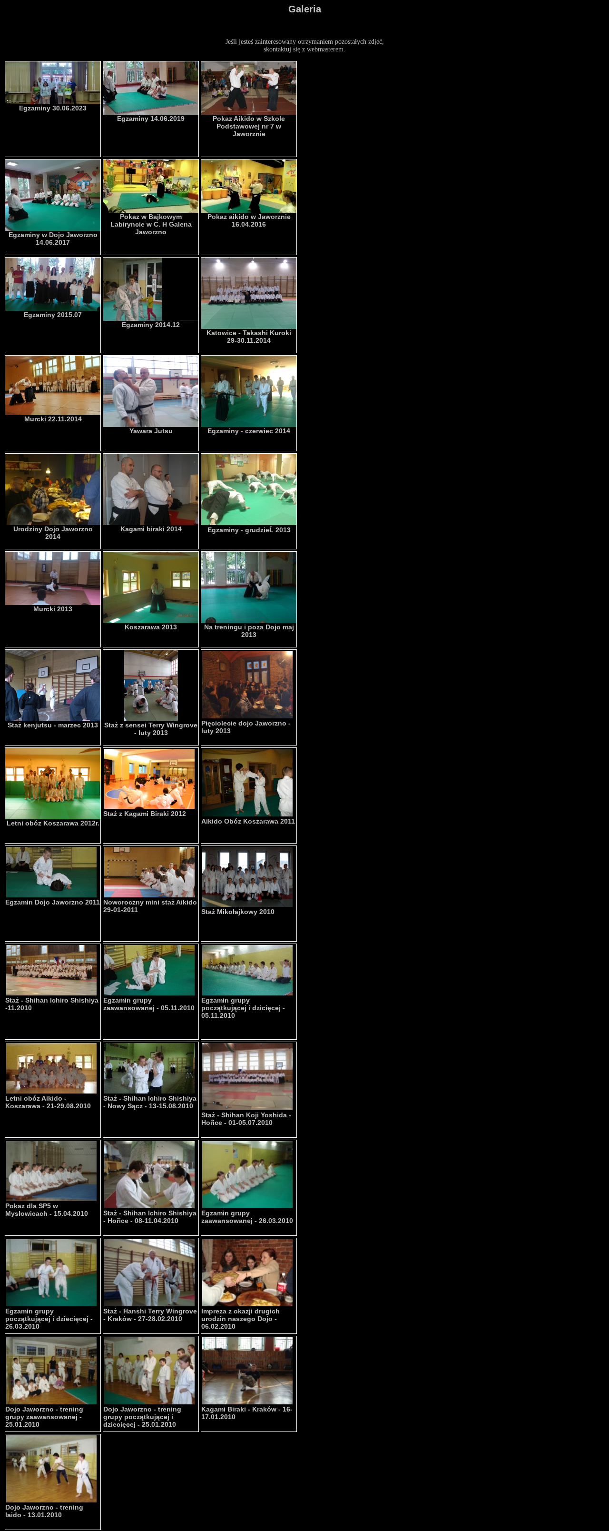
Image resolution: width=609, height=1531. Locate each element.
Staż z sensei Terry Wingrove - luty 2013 (150, 728)
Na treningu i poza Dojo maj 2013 (249, 630)
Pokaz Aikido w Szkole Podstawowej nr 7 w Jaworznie (249, 126)
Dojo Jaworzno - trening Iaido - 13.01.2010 (44, 1511)
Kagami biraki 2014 (151, 529)
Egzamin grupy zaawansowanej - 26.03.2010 (247, 1216)
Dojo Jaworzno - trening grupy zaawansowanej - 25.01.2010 (44, 1416)
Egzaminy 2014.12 (151, 324)
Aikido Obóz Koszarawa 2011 (248, 821)
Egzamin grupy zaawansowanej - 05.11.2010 (149, 1004)
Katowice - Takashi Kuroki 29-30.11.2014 (248, 336)
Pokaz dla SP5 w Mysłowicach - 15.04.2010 (46, 1209)
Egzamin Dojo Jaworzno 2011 (52, 902)
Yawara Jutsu (151, 431)
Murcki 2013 (52, 609)
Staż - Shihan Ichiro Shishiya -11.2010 (51, 1004)
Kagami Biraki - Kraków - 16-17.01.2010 (247, 1413)
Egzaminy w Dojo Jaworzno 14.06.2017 (53, 238)
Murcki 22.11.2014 (53, 419)
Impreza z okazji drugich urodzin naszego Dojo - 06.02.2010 (240, 1318)
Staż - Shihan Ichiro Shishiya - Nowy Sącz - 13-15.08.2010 (149, 1102)
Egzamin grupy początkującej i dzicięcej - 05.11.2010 (243, 1007)
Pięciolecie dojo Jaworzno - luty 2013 (246, 727)
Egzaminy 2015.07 (53, 314)
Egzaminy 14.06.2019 (151, 118)
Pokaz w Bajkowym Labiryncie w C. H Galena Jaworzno (151, 224)
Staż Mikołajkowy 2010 (238, 911)
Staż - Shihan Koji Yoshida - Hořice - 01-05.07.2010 (246, 1118)
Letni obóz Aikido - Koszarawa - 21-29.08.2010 (48, 1102)
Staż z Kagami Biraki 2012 (144, 813)
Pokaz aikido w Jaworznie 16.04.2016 (249, 220)
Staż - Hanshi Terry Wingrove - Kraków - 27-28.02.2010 (150, 1314)
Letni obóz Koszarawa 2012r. (53, 823)
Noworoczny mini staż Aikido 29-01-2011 (150, 906)
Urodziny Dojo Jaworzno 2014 (53, 532)
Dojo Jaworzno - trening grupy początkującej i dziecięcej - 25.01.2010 (142, 1416)
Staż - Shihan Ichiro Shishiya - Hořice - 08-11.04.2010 (149, 1216)
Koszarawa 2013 (151, 627)
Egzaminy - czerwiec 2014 (248, 431)
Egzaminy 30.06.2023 (53, 108)
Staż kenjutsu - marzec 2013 (53, 725)
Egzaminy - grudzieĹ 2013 (249, 530)
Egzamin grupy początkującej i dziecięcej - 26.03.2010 (49, 1318)
